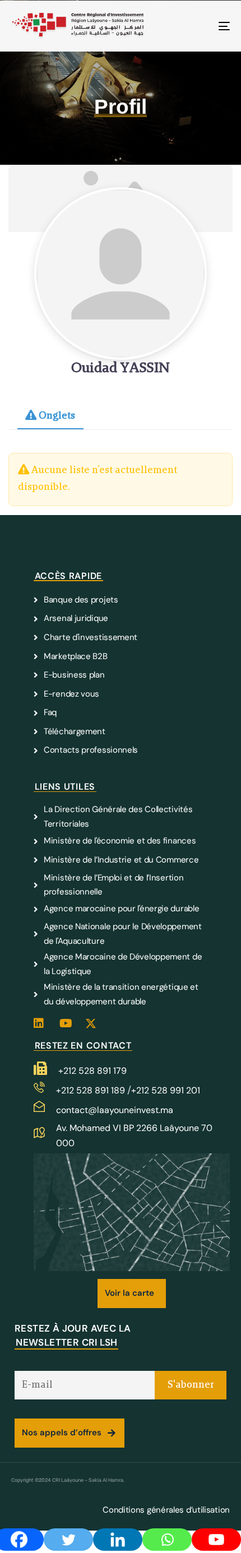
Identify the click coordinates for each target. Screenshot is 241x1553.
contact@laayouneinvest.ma (114, 1110)
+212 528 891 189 (91, 1090)
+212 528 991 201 (165, 1090)
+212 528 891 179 (92, 1071)
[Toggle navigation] (193, 26)
